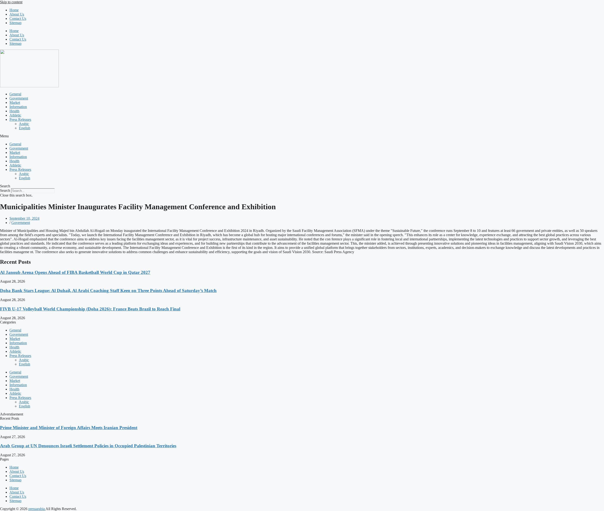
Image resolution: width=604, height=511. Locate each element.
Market (14, 103)
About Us (16, 14)
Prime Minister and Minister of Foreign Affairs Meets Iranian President (68, 427)
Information (18, 107)
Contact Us (17, 19)
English (24, 128)
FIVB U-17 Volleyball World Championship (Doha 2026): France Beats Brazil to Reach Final (90, 308)
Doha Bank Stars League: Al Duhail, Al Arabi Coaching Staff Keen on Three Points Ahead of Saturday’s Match (108, 290)
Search (5, 190)
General (15, 94)
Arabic (24, 124)
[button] (302, 136)
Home (14, 10)
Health (14, 111)
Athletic (15, 115)
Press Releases (20, 119)
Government (18, 98)
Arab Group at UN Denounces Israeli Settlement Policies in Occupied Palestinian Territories (88, 445)
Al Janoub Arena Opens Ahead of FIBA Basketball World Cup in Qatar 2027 (75, 272)
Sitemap (15, 23)
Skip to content (11, 2)
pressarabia (37, 509)
